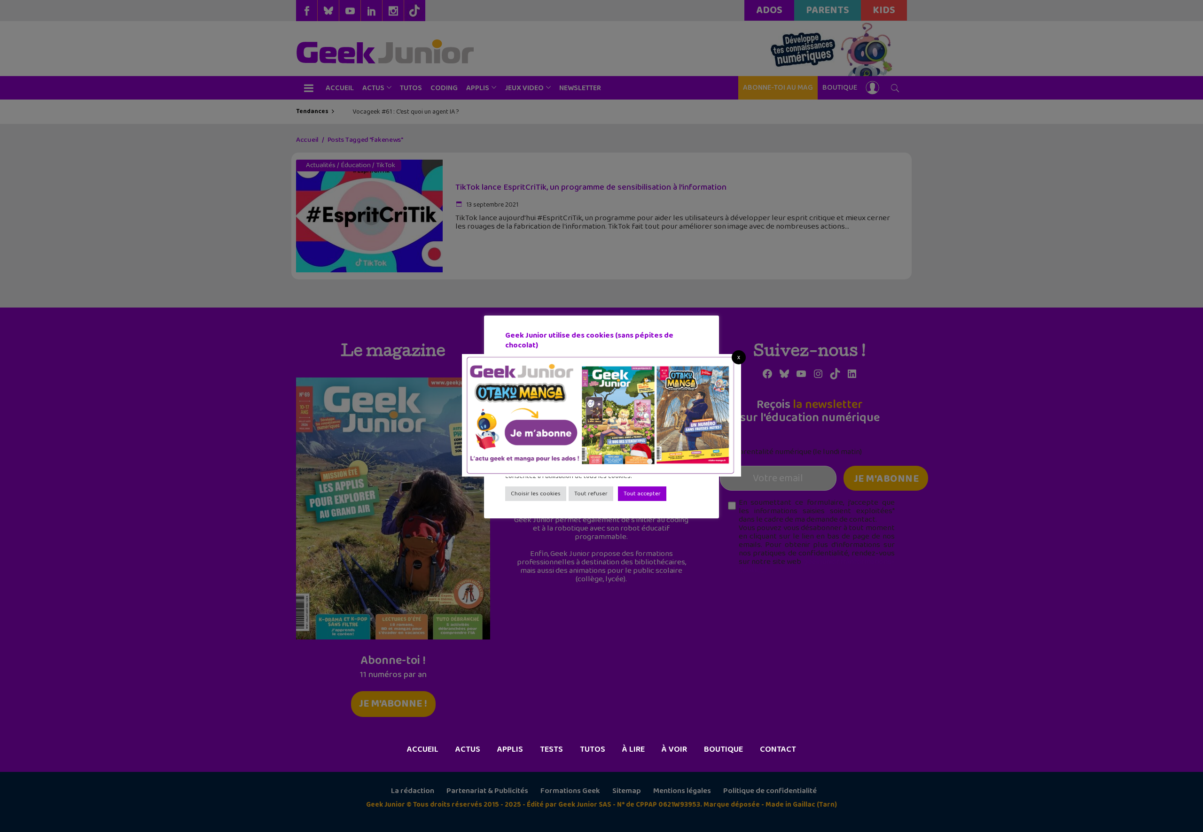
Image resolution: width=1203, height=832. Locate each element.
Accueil (422, 749)
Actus (467, 749)
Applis (510, 749)
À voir (674, 749)
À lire (633, 749)
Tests (551, 749)
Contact (778, 749)
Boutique (723, 749)
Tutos (592, 749)
